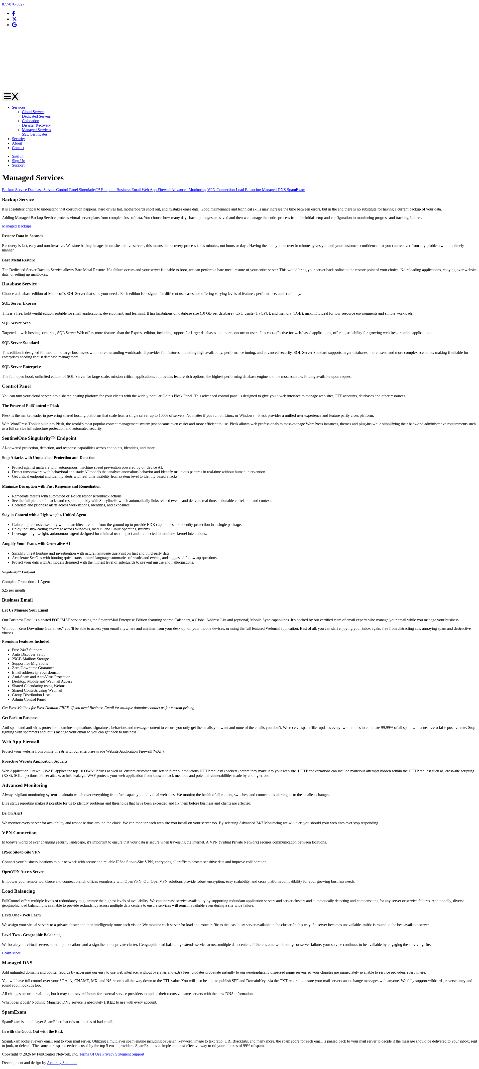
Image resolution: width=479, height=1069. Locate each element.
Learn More (11, 953)
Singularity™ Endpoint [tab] (98, 190)
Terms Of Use (90, 1054)
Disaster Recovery (36, 125)
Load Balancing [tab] (249, 190)
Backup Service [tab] (15, 190)
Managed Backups (16, 226)
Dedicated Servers (36, 116)
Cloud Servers (33, 112)
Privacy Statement (116, 1054)
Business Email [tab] (129, 190)
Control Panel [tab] (67, 190)
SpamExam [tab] (296, 190)
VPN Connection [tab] (221, 190)
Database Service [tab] (42, 190)
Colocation (30, 121)
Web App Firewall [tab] (156, 190)
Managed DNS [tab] (274, 190)
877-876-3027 (13, 4)
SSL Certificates (34, 134)
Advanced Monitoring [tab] (189, 190)
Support (138, 1054)
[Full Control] (239, 89)
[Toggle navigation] (11, 96)
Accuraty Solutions (62, 1063)
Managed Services (36, 130)
